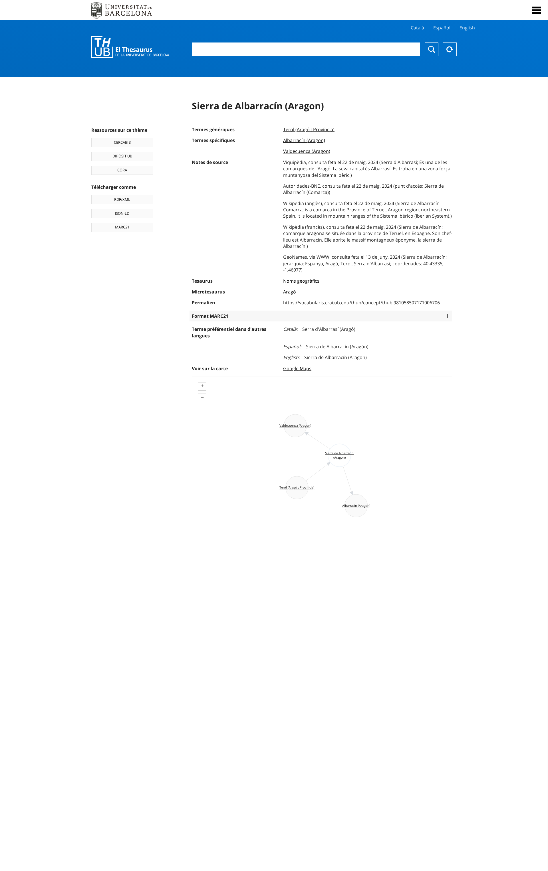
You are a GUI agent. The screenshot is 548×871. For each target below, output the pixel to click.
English (467, 28)
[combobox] (306, 49)
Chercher (431, 49)
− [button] (202, 397)
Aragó (289, 292)
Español (441, 28)
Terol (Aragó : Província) (309, 129)
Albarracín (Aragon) (304, 140)
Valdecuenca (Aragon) (306, 151)
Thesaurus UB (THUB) (130, 47)
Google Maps (297, 368)
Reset (450, 49)
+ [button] (202, 386)
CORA (122, 170)
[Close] (536, 10)
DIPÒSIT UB (122, 156)
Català (417, 28)
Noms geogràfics (301, 281)
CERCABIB (122, 142)
